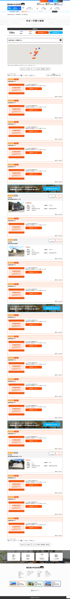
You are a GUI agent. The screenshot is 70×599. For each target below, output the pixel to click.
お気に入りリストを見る (25, 69)
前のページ (15, 75)
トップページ (20, 571)
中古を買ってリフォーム (42, 559)
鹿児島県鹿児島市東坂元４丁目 (15, 456)
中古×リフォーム (29, 8)
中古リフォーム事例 (30, 572)
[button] (37, 52)
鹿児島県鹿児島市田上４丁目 (14, 199)
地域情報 (39, 576)
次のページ (27, 75)
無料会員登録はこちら (42, 32)
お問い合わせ (47, 572)
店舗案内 (28, 558)
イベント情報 (43, 8)
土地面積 (53, 75)
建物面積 (56, 75)
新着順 (48, 75)
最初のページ (10, 75)
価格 (51, 75)
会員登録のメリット (21, 577)
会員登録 (19, 574)
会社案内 (13, 558)
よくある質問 (56, 558)
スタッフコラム (57, 8)
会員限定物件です (12, 81)
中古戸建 (10, 197)
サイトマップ (47, 576)
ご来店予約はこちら (56, 32)
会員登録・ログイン (33, 88)
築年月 (59, 75)
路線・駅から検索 (20, 573)
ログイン (19, 576)
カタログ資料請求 (47, 573)
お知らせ (28, 574)
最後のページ (32, 75)
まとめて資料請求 (52, 241)
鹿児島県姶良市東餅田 (13, 243)
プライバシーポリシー (48, 574)
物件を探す (15, 8)
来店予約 (39, 574)
